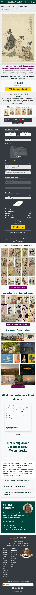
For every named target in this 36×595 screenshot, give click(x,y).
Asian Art (14, 6)
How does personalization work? (14, 458)
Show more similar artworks (18, 287)
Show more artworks (18, 387)
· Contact (5, 554)
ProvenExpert (14, 427)
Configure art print (19, 89)
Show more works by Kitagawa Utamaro (18, 325)
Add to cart (19, 227)
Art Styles (8, 6)
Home (2, 6)
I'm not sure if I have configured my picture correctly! (17, 493)
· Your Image (14, 552)
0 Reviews (21, 123)
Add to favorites (26, 120)
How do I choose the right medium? (15, 486)
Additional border (9, 137)
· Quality (12, 556)
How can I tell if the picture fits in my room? (17, 481)
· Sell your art (14, 554)
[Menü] (2, 2)
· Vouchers (13, 562)
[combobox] (18, 140)
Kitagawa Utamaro (22, 6)
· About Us (5, 576)
